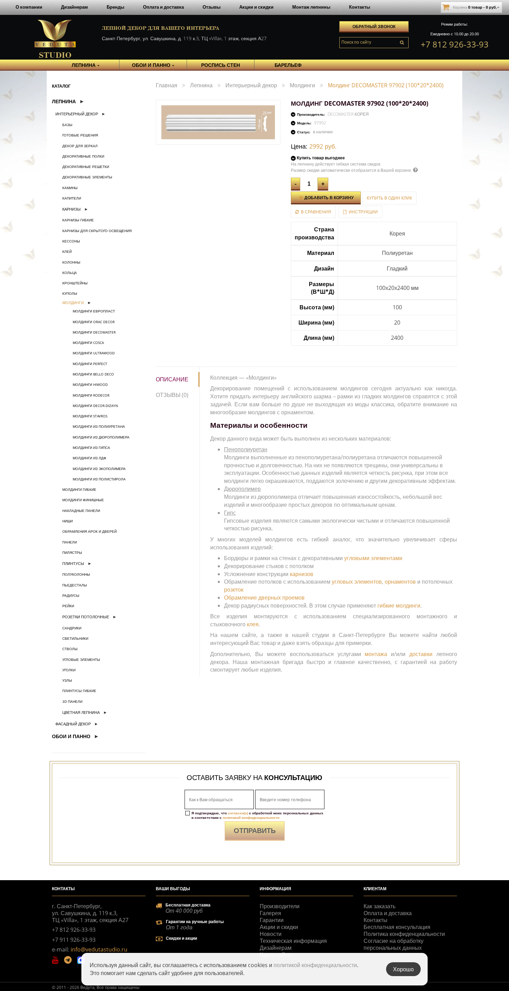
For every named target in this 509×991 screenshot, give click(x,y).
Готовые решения (80, 135)
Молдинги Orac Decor (94, 321)
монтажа (376, 654)
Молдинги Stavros (90, 416)
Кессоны (71, 241)
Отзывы (212, 7)
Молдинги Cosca (88, 342)
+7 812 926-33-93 (455, 44)
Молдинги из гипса (91, 447)
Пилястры (72, 552)
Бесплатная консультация (397, 927)
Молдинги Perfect (90, 363)
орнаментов (400, 581)
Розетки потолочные (85, 616)
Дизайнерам (74, 7)
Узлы (67, 680)
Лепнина (64, 101)
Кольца (69, 272)
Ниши (67, 521)
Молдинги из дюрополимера (101, 437)
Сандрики (71, 628)
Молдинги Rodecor (91, 395)
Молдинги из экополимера (99, 468)
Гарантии (272, 920)
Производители (280, 906)
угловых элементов (357, 581)
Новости (271, 934)
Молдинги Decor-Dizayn (95, 405)
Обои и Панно (71, 736)
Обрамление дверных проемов (264, 597)
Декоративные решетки (85, 166)
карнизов (301, 574)
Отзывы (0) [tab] (172, 395)
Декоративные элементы (87, 177)
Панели (69, 542)
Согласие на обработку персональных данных (393, 944)
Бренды (115, 7)
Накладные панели (81, 510)
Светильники (75, 638)
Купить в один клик (389, 198)
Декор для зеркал (80, 145)
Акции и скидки (256, 7)
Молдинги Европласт (94, 311)
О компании (29, 7)
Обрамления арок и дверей (89, 531)
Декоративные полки (83, 156)
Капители (71, 198)
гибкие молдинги (398, 605)
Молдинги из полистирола (99, 479)
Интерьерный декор (76, 113)
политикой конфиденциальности (251, 817)
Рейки (68, 605)
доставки (420, 654)
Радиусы (70, 595)
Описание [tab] (172, 379)
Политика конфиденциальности (404, 934)
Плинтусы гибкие (79, 690)
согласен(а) (238, 813)
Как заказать (379, 906)
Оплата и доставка (163, 7)
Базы (67, 124)
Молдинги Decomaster (94, 332)
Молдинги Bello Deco (93, 374)
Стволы (70, 648)
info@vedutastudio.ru (99, 949)
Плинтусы (73, 563)
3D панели (72, 701)
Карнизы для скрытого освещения (97, 230)
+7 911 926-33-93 (74, 940)
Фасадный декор (73, 723)
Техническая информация (293, 941)
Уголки (68, 669)
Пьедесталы (74, 585)
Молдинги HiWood (90, 384)
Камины (70, 187)
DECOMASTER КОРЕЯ (348, 114)
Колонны (71, 262)
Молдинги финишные (83, 499)
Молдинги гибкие (79, 489)
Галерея (270, 913)
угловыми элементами (373, 558)
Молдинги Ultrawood (94, 353)
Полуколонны (76, 574)
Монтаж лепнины (311, 7)
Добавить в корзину (328, 198)
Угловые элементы (81, 659)
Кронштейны (75, 283)
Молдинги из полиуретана (99, 426)
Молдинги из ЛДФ (89, 457)
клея (253, 624)
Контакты (359, 7)
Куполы (69, 293)
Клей (67, 251)
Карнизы (71, 209)
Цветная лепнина (81, 712)
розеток (233, 589)
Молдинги (73, 302)
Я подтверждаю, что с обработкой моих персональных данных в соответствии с (257, 815)
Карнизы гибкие (78, 220)
